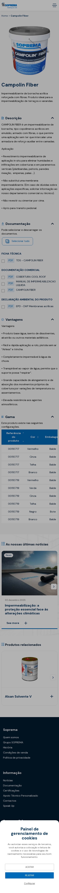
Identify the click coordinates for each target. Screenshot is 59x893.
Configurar (29, 883)
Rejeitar (29, 875)
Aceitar (29, 867)
